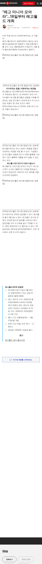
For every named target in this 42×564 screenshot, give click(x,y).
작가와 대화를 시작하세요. (22, 360)
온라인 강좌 (26, 559)
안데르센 (10, 25)
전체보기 (9, 559)
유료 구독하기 (28, 3)
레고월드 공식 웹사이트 (15, 340)
